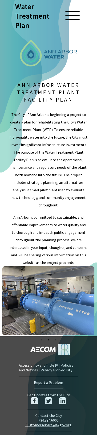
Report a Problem (48, 382)
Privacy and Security (56, 370)
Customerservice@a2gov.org (48, 425)
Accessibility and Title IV (38, 365)
